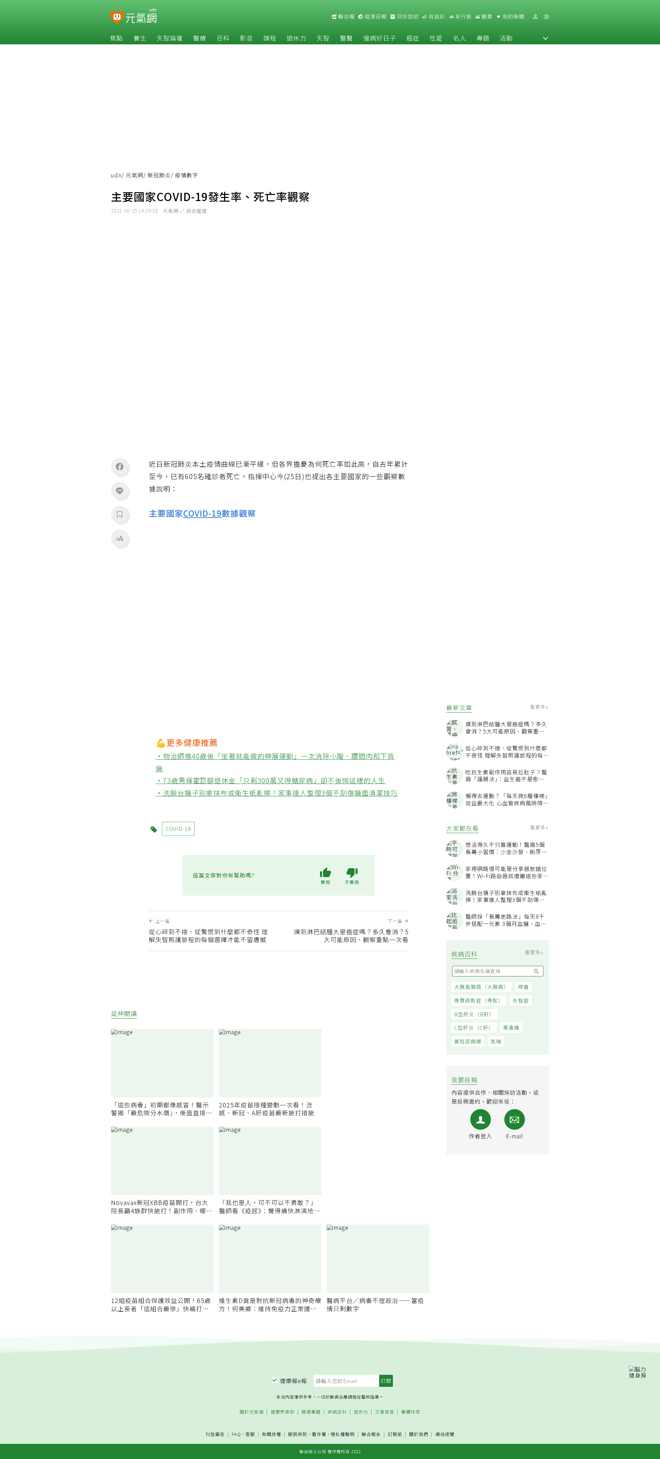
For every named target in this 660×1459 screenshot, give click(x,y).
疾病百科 (337, 1412)
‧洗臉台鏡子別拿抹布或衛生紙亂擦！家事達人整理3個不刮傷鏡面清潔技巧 (277, 793)
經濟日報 (375, 16)
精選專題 (311, 1412)
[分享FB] (119, 466)
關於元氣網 (252, 1412)
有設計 (436, 16)
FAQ (236, 1434)
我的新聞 (513, 16)
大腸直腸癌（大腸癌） (481, 986)
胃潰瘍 (511, 1027)
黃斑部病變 (468, 1041)
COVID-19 (202, 513)
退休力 (296, 37)
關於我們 (418, 1434)
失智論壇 (170, 37)
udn (116, 175)
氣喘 (496, 1041)
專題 (483, 37)
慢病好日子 (379, 37)
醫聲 (346, 37)
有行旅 (463, 16)
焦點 (116, 37)
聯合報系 (371, 1434)
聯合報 (346, 16)
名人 (459, 37)
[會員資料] (535, 17)
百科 (223, 37)
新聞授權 (271, 1434)
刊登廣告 (215, 1434)
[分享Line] (119, 490)
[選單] (546, 17)
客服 (250, 1434)
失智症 (521, 1000)
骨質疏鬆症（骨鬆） (479, 1000)
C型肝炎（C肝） (474, 1027)
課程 (269, 37)
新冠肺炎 (159, 175)
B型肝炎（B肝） (474, 1014)
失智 (323, 37)
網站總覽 (444, 1434)
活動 (506, 37)
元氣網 (134, 175)
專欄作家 (410, 1412)
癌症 (412, 37)
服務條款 (297, 1434)
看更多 (538, 706)
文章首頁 (384, 1412)
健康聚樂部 (283, 1412)
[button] (545, 38)
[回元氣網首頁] (141, 16)
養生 (139, 37)
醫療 (199, 37)
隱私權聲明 (343, 1434)
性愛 (436, 37)
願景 (486, 16)
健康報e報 (293, 1380)
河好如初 (407, 16)
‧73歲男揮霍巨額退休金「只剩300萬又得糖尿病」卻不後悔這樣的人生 (271, 780)
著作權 (319, 1434)
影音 (246, 37)
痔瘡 (523, 986)
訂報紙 (395, 1434)
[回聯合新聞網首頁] (117, 17)
